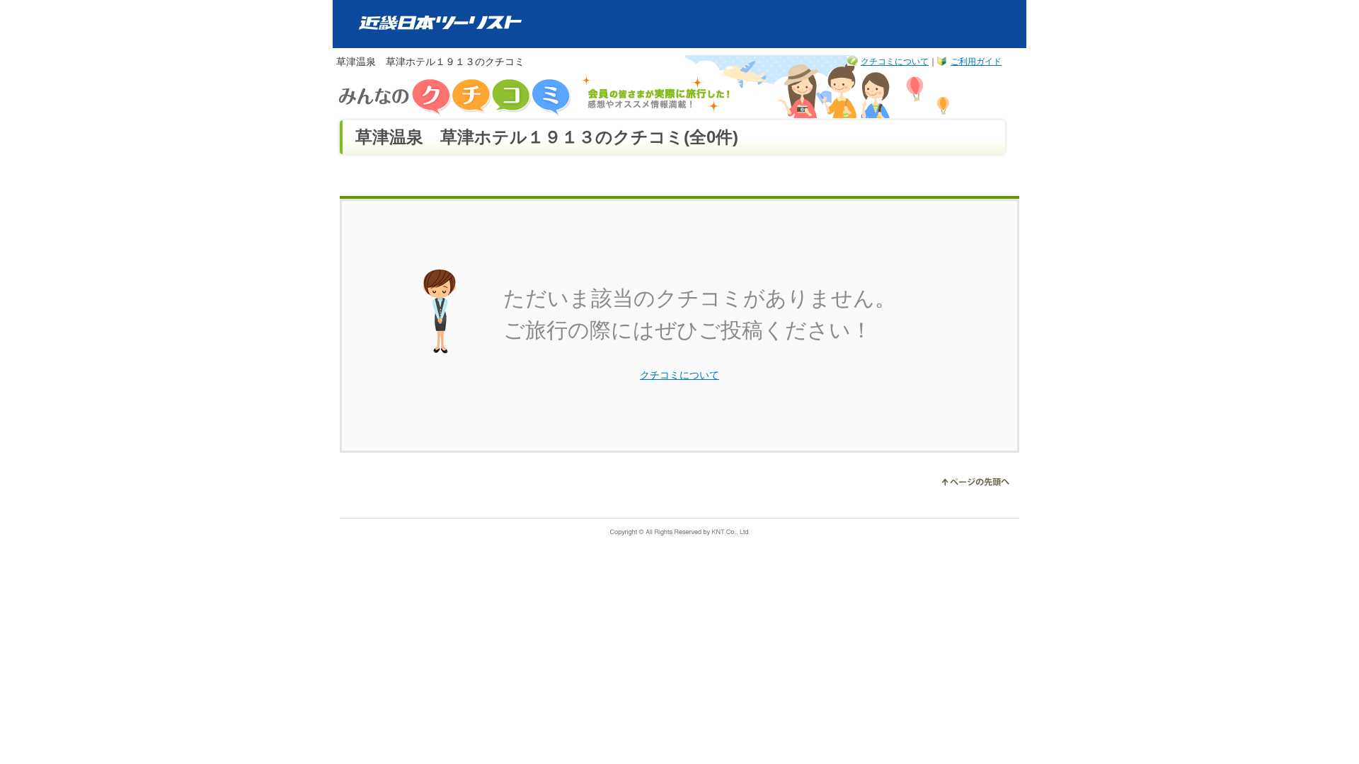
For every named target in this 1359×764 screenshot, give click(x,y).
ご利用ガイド (976, 61)
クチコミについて (895, 61)
